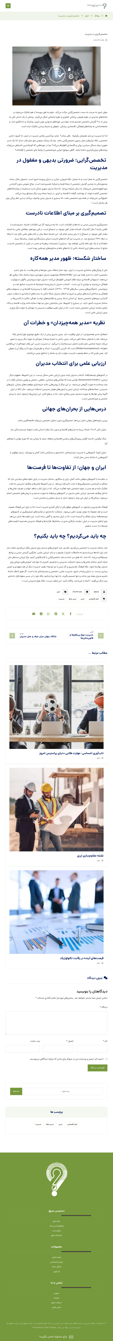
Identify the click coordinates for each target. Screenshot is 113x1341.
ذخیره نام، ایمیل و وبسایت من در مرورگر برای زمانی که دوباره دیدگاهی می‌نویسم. (66, 1059)
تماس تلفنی (56, 1307)
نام (105, 1041)
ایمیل (69, 1041)
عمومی (56, 1293)
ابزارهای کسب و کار (57, 1226)
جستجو (16, 1091)
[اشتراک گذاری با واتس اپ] (48, 614)
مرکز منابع (56, 1221)
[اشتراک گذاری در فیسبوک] (70, 614)
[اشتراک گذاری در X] (63, 614)
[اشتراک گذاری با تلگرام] (41, 614)
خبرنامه (56, 1298)
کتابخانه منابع (56, 1235)
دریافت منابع (56, 1302)
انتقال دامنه (56, 1266)
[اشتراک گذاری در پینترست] (56, 614)
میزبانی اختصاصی (56, 1262)
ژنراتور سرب (56, 1230)
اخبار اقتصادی (94, 599)
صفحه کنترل (56, 1257)
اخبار (58, 592)
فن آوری (57, 1271)
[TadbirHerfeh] (106, 16)
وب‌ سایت (34, 1041)
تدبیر (82, 599)
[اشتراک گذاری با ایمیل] (34, 614)
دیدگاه (103, 1007)
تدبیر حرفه (72, 599)
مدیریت (61, 599)
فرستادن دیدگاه (97, 1068)
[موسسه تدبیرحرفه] (97, 6)
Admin (96, 592)
